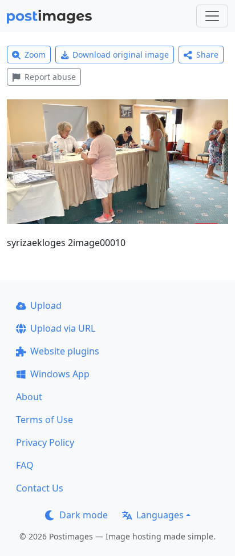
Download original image (120, 54)
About (29, 396)
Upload (46, 305)
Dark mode (83, 515)
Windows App (60, 374)
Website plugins (64, 351)
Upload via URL (62, 328)
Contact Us (39, 488)
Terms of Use (44, 419)
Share (207, 54)
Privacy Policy (45, 442)
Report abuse (50, 76)
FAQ (25, 465)
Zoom (35, 54)
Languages (160, 515)
